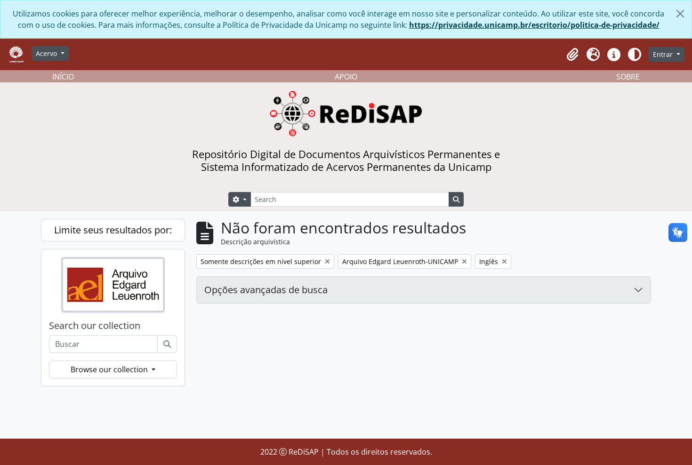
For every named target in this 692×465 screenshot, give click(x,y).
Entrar (664, 54)
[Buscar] (167, 344)
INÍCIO (63, 77)
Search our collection (94, 325)
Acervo (47, 53)
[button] (572, 54)
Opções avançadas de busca (266, 289)
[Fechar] (680, 13)
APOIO (346, 77)
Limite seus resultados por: (113, 230)
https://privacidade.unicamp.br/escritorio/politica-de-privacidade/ (534, 25)
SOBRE (628, 77)
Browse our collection (110, 369)
